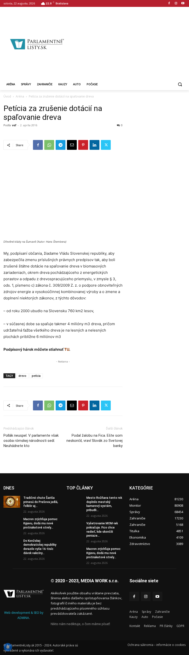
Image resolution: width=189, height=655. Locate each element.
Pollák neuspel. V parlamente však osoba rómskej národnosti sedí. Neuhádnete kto (31, 440)
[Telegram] (60, 145)
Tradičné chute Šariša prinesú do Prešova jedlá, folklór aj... (40, 502)
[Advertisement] (129, 43)
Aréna (20, 96)
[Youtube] (183, 3)
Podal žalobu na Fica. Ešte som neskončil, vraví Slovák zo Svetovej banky (94, 440)
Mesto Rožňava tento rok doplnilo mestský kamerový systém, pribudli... (104, 504)
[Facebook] (169, 3)
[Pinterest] (83, 145)
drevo (22, 375)
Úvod (7, 96)
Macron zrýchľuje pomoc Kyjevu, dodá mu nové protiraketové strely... (40, 523)
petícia (36, 375)
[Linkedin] (94, 145)
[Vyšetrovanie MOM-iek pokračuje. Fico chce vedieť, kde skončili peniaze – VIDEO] (74, 527)
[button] (180, 84)
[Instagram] (176, 3)
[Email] (72, 145)
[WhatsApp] (49, 145)
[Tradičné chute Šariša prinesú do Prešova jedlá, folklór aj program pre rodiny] (11, 502)
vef (14, 125)
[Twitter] (106, 145)
